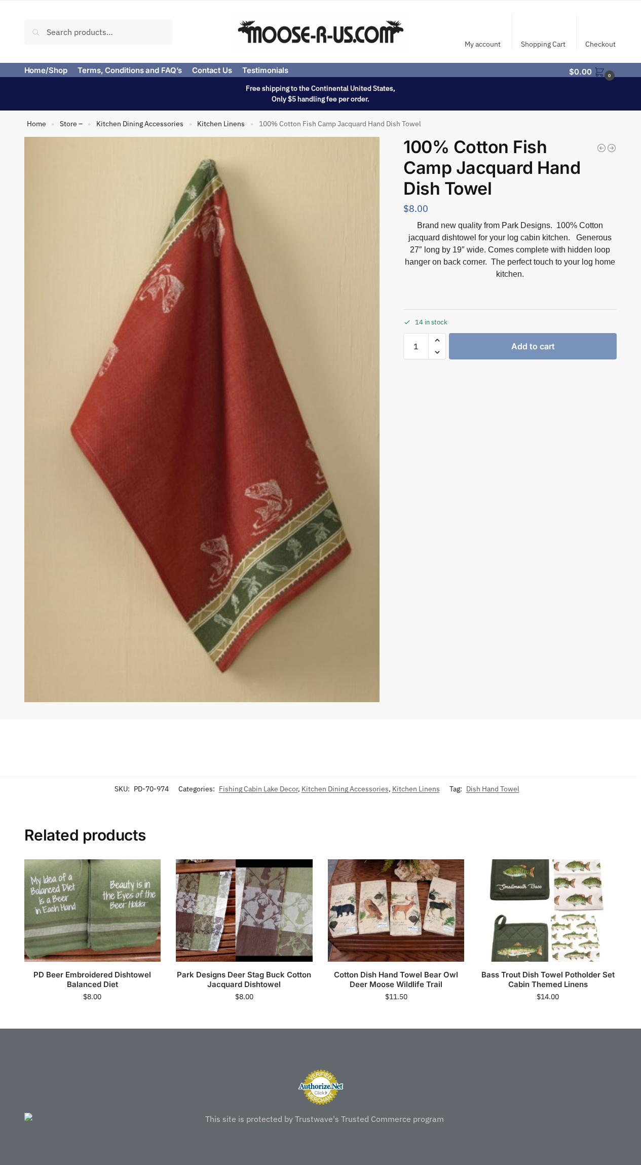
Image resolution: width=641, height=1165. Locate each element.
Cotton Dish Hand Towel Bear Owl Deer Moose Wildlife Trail (396, 980)
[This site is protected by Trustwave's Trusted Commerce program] (320, 1119)
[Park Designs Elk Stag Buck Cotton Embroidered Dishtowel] (612, 148)
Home (36, 123)
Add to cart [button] (92, 1018)
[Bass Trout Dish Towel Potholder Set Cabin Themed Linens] (547, 910)
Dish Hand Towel (492, 788)
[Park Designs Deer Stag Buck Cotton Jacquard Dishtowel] (601, 148)
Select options (396, 1018)
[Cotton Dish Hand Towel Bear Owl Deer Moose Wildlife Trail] (396, 910)
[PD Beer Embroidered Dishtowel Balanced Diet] (92, 910)
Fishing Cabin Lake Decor (258, 788)
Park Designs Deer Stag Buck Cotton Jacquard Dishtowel (244, 980)
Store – (71, 123)
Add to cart (533, 346)
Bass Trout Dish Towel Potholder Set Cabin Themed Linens (548, 980)
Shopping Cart (543, 44)
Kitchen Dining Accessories (139, 123)
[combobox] (98, 31)
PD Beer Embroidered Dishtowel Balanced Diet (92, 980)
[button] (593, 71)
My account (483, 44)
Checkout (600, 44)
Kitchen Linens (221, 123)
